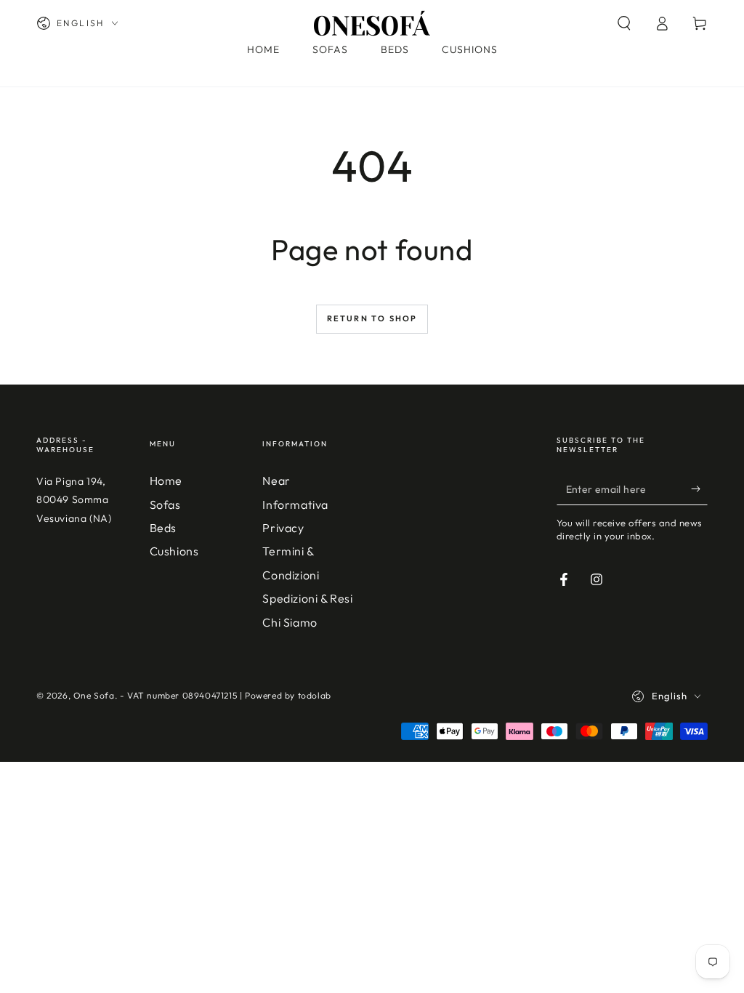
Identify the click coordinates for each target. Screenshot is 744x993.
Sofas (165, 504)
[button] (624, 23)
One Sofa (94, 695)
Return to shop (372, 318)
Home (166, 480)
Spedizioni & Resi (307, 598)
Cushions (174, 551)
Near (276, 480)
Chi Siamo (289, 622)
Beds (163, 527)
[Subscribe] (699, 488)
